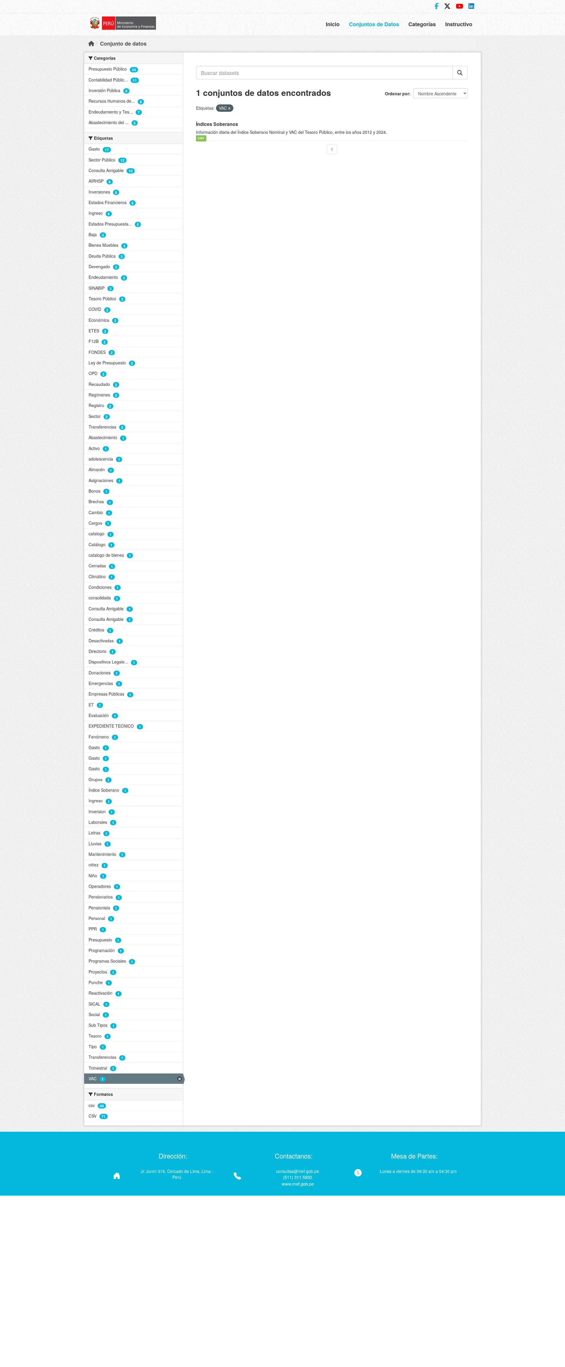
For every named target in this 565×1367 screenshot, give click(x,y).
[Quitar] (229, 108)
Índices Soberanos (217, 124)
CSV (201, 138)
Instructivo (458, 24)
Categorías (422, 24)
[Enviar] (460, 72)
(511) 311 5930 (297, 1177)
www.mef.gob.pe (298, 1184)
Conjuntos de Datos (374, 24)
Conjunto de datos (123, 43)
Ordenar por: (398, 93)
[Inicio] (91, 43)
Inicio (333, 24)
